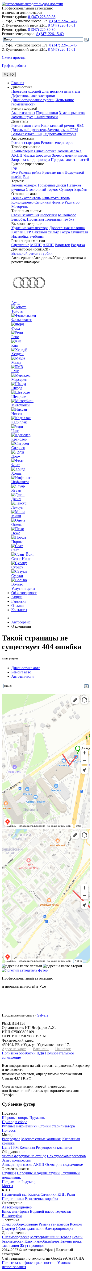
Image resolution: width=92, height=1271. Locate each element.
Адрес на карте (14, 1049)
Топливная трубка (59, 219)
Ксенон (76, 1224)
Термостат (63, 1211)
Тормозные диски (52, 185)
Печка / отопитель (26, 198)
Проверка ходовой (26, 91)
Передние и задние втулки (38, 1173)
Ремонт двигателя (25, 125)
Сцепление (20, 245)
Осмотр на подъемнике (64, 1164)
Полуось (9, 1130)
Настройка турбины (27, 236)
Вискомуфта (12, 1216)
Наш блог (63, 1049)
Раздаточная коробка (41, 1199)
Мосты (7, 1186)
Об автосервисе (24, 593)
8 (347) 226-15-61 (61, 25)
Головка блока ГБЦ (26, 134)
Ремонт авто (21, 672)
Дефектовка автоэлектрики (33, 96)
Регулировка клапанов (54, 1147)
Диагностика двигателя (61, 91)
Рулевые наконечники (20, 1126)
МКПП (36, 245)
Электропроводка (59, 1228)
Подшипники (47, 113)
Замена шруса (22, 117)
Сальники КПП (53, 1194)
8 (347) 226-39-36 (41, 17)
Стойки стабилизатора (56, 1126)
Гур (14, 168)
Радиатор (72, 202)
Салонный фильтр (49, 202)
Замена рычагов (72, 113)
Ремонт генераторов (57, 143)
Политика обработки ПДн (23, 1053)
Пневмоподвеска (15, 1237)
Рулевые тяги (53, 172)
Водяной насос (42, 1211)
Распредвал (11, 1139)
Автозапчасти (22, 676)
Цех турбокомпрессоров (66, 1156)
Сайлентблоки (46, 117)
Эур (14, 172)
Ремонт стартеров (25, 143)
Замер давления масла (70, 155)
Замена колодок (24, 185)
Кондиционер (22, 202)
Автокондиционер (17, 1207)
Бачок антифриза (15, 1211)
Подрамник (11, 1182)
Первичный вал (14, 1194)
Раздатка (78, 245)
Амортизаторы (23, 113)
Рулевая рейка (30, 172)
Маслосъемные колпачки (41, 1139)
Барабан (80, 189)
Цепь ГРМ (10, 1147)
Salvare (42, 1015)
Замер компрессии (16, 1160)
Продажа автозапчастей (70, 160)
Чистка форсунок (37, 155)
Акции (16, 597)
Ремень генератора (54, 1224)
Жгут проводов (32, 1246)
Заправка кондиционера (30, 160)
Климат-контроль (56, 198)
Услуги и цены (23, 588)
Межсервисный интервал (50, 1237)
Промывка (35, 219)
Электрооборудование (20, 1224)
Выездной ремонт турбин (32, 253)
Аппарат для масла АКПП (23, 1164)
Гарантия (18, 601)
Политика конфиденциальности (28, 1263)
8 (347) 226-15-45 (63, 21)
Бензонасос (67, 215)
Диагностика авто (25, 668)
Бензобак (18, 219)
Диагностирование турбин (32, 100)
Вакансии (41, 1049)
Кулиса (34, 1194)
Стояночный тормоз (42, 189)
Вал (26, 177)
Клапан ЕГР (21, 232)
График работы (14, 66)
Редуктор (28, 1182)
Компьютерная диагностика (33, 151)
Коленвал (27, 1147)
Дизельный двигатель (28, 130)
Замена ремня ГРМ (62, 130)
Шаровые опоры (15, 1118)
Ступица (9, 1173)
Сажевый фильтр (45, 232)
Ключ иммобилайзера (42, 1241)
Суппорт (66, 189)
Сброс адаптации (30, 1228)
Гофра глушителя (74, 232)
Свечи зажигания (25, 215)
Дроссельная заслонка (67, 228)
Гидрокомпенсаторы (59, 134)
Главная (17, 83)
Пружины (37, 1118)
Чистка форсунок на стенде (24, 1156)
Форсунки (48, 215)
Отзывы (17, 606)
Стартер (8, 1228)
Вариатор (62, 245)
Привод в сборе (14, 1122)
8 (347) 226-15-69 (50, 34)
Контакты (19, 610)
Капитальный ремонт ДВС (62, 125)
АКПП (48, 245)
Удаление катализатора (29, 228)
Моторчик (19, 206)
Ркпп (71, 1194)
